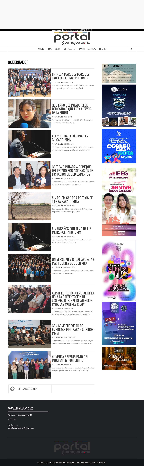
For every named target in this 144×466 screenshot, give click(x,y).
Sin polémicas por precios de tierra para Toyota (72, 199)
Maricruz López (59, 178)
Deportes (102, 49)
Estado (57, 49)
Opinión (82, 49)
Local (50, 49)
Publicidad (12, 419)
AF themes (102, 462)
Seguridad (92, 49)
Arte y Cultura (69, 49)
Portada (41, 49)
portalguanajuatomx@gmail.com (21, 428)
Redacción (58, 308)
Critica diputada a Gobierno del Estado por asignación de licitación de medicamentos (72, 170)
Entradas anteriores (27, 388)
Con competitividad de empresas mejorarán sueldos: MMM (73, 329)
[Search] (131, 49)
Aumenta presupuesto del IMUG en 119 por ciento (70, 358)
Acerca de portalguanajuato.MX (20, 415)
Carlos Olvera (59, 82)
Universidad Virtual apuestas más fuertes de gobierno (73, 261)
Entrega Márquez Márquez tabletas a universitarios (70, 76)
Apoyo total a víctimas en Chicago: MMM (70, 137)
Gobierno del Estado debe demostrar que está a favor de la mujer (71, 109)
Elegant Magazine (88, 462)
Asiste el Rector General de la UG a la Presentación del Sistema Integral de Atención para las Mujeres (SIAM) (73, 298)
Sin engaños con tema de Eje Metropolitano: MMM (71, 230)
